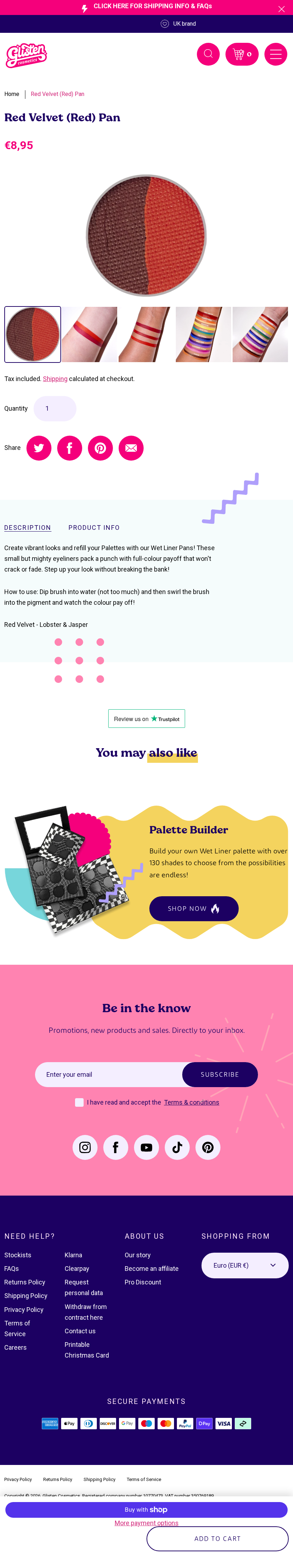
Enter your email (69, 1074)
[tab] (32, 334)
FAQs (11, 1268)
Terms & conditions (191, 1102)
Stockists (17, 1255)
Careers (15, 1347)
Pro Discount (143, 1282)
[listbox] (245, 1265)
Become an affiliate (152, 1268)
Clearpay (77, 1268)
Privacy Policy (24, 1309)
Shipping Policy (26, 1295)
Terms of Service (144, 1479)
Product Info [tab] (94, 527)
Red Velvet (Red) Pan (57, 94)
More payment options (147, 1523)
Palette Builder (188, 829)
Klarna (73, 1255)
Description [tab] (27, 527)
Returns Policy (24, 1282)
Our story (138, 1255)
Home (11, 94)
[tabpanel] (146, 236)
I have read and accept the (125, 1102)
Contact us (80, 1331)
